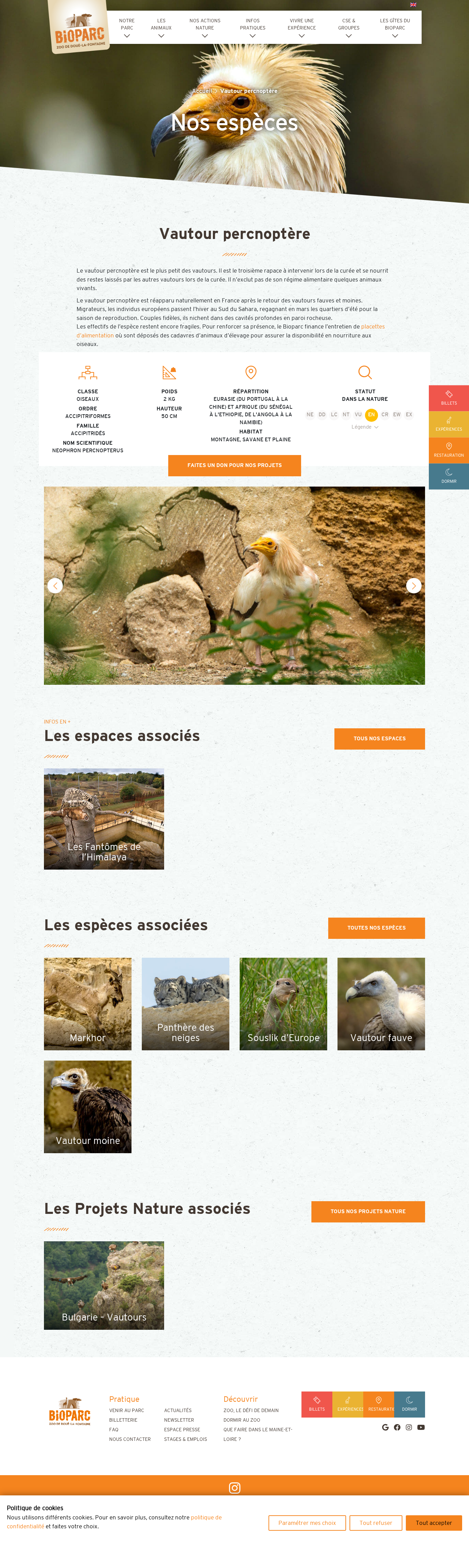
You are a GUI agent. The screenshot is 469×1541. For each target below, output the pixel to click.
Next (414, 585)
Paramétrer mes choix (307, 1523)
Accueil (202, 91)
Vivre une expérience (302, 25)
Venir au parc (126, 1410)
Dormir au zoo (242, 1420)
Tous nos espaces (380, 738)
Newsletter (179, 1420)
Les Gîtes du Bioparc (395, 25)
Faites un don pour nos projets (234, 465)
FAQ (113, 1429)
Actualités (178, 1410)
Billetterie (123, 1420)
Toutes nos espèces (376, 928)
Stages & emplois (185, 1439)
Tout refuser (375, 1523)
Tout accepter (434, 1523)
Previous (55, 585)
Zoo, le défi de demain (251, 1410)
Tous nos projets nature (368, 1211)
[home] (69, 1411)
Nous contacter (130, 1439)
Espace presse (182, 1429)
